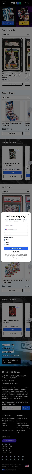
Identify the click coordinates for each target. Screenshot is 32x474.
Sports (8, 240)
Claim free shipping (16, 248)
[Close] (28, 214)
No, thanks (16, 251)
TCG (7, 242)
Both (7, 244)
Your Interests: (8, 237)
